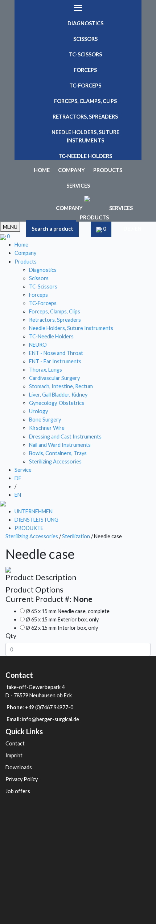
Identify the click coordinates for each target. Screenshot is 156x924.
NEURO (38, 345)
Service (23, 470)
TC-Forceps (85, 85)
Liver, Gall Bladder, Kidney (58, 395)
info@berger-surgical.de (50, 719)
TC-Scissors (85, 54)
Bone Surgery (45, 419)
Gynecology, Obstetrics (56, 403)
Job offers (17, 791)
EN (138, 229)
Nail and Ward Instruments (60, 445)
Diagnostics (85, 23)
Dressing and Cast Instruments (65, 436)
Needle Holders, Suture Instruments (85, 136)
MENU (10, 227)
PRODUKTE (29, 528)
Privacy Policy (21, 779)
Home (42, 170)
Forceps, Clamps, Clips (85, 101)
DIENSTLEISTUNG (36, 520)
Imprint (13, 755)
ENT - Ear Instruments (55, 361)
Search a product (52, 229)
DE (126, 229)
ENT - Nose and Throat (56, 353)
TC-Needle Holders (85, 156)
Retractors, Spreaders (85, 117)
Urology (38, 411)
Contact (15, 743)
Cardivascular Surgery (54, 378)
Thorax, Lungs (45, 370)
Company (71, 170)
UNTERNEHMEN (34, 511)
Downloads (18, 767)
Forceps (85, 70)
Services (78, 186)
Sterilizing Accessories (55, 461)
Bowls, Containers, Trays (58, 453)
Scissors (85, 39)
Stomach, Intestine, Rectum (61, 386)
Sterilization (76, 536)
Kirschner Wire (47, 428)
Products (107, 170)
